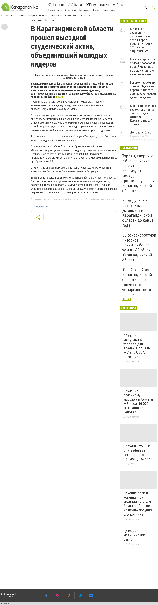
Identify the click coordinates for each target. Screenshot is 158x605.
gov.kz (60, 96)
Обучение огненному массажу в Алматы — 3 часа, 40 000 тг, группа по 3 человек (138, 401)
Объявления (70, 10)
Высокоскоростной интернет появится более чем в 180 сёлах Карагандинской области (139, 247)
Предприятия (99, 4)
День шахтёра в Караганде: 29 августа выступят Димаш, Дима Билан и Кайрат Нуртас (142, 142)
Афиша (76, 4)
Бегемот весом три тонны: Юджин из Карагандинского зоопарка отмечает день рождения (143, 90)
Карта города (109, 10)
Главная (4, 15)
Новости (58, 4)
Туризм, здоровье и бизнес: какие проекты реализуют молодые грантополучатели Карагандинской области (138, 173)
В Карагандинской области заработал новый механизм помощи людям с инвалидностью (143, 67)
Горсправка (84, 10)
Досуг (120, 4)
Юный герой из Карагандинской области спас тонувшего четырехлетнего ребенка (137, 282)
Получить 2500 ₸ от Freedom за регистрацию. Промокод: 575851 (137, 452)
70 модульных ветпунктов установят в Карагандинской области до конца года (138, 213)
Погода (96, 10)
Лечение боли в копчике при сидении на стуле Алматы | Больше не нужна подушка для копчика (138, 503)
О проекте (5, 604)
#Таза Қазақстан (39, 206)
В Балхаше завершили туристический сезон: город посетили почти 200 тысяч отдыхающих (141, 40)
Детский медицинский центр (134, 535)
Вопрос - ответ (55, 10)
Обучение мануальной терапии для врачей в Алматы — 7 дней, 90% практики (137, 346)
